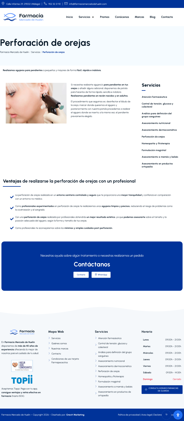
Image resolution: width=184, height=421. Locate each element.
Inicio (69, 17)
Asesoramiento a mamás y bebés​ (160, 156)
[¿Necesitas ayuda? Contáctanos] (166, 415)
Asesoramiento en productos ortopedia (157, 165)
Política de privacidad (129, 414)
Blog (152, 17)
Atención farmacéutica (154, 97)
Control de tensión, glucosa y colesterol (157, 105)
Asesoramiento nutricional (156, 123)
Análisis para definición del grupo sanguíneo (157, 115)
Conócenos (122, 17)
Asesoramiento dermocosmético (159, 130)
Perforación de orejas (153, 136)
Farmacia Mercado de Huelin (14, 52)
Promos (104, 17)
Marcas (139, 17)
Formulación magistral (154, 150)
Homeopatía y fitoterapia (156, 143)
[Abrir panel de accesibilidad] (178, 415)
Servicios (84, 17)
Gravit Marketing (75, 414)
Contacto (167, 17)
